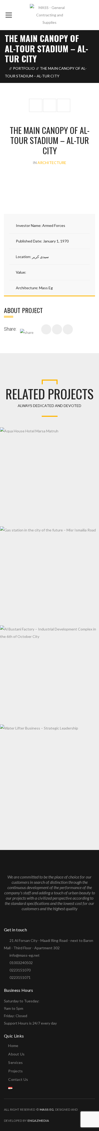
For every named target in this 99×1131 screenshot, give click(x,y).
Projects (15, 1071)
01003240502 (21, 962)
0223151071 (20, 977)
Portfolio (24, 68)
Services (15, 1062)
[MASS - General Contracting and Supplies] (49, 14)
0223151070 (20, 970)
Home (13, 1045)
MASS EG (47, 1109)
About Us (16, 1054)
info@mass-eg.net (25, 955)
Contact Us (18, 1079)
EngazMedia (38, 1121)
